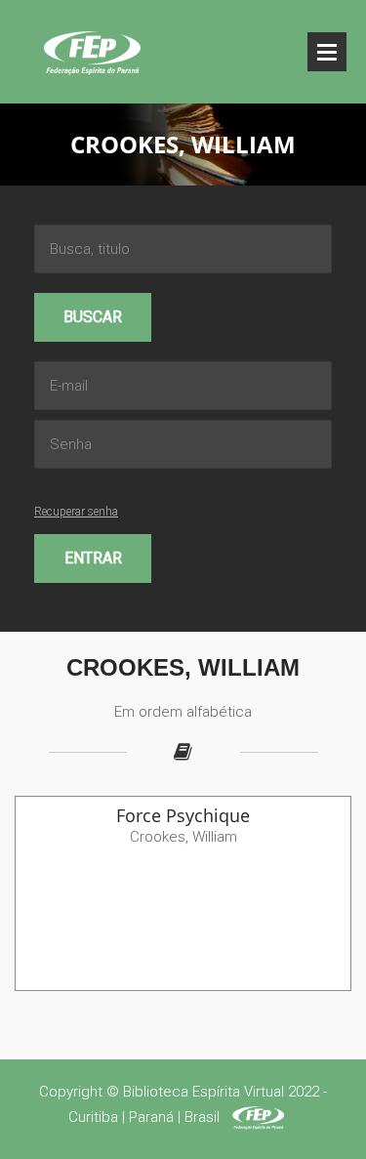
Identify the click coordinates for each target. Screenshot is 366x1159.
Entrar (93, 558)
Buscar (92, 317)
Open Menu (326, 51)
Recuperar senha (76, 511)
